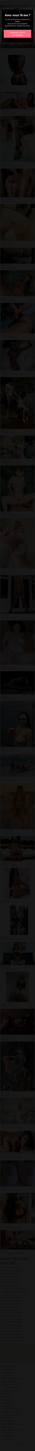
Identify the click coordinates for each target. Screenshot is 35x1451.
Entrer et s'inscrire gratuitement (17, 33)
